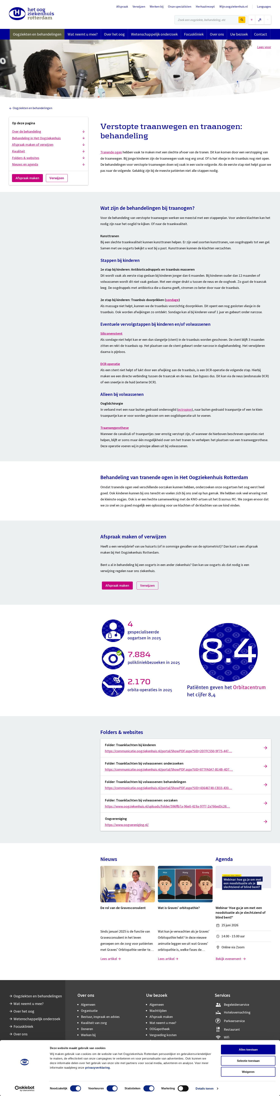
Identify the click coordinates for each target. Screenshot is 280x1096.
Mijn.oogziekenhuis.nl (233, 6)
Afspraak (122, 6)
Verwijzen (139, 6)
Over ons (217, 34)
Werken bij (156, 6)
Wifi (226, 1037)
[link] (185, 748)
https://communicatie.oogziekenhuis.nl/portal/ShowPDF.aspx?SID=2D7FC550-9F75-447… (168, 751)
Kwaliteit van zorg (94, 1023)
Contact (260, 34)
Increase (251, 19)
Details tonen (204, 1088)
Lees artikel (108, 959)
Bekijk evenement (229, 959)
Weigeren (248, 1071)
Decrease (267, 19)
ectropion (185, 409)
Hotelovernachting (237, 1012)
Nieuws (108, 859)
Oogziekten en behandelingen (37, 34)
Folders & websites (25, 158)
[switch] (112, 1088)
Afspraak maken (27, 178)
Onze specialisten (179, 6)
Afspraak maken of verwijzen (32, 144)
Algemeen (88, 1004)
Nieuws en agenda (25, 164)
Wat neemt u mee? (83, 34)
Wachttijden (158, 1010)
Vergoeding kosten (163, 1035)
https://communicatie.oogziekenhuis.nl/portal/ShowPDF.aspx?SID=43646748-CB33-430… (168, 788)
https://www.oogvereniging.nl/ (127, 825)
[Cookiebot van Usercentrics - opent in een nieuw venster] (24, 1088)
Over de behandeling (26, 131)
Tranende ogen (111, 152)
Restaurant (232, 1029)
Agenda (224, 859)
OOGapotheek (160, 1029)
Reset (259, 19)
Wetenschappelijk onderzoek (154, 34)
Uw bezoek (239, 34)
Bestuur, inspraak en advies (100, 1016)
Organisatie (89, 1010)
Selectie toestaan (248, 1060)
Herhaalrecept (205, 6)
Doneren (87, 1029)
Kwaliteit (18, 151)
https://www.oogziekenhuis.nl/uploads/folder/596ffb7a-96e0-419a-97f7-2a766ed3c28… (167, 806)
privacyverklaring (97, 1067)
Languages (264, 6)
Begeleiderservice (236, 1004)
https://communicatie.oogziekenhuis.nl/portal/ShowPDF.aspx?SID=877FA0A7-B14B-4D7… (169, 769)
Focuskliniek (194, 34)
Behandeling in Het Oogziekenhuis (36, 138)
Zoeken (241, 20)
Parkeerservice (234, 1021)
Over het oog (114, 34)
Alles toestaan (248, 1049)
